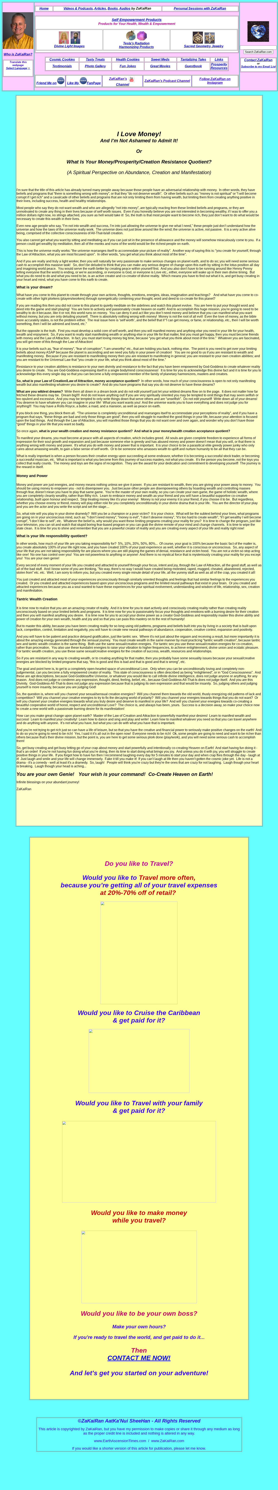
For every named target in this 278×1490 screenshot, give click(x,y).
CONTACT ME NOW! (139, 1358)
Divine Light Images (69, 46)
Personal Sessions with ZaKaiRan (200, 8)
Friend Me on (46, 83)
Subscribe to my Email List (258, 66)
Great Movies (160, 66)
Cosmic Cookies (62, 59)
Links (219, 59)
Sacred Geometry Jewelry (203, 46)
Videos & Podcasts (78, 8)
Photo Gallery (95, 66)
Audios (124, 8)
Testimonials (62, 66)
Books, (113, 8)
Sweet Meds (160, 59)
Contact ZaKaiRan (258, 60)
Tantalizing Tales (193, 59)
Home (44, 8)
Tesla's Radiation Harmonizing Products (136, 45)
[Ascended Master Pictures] (75, 42)
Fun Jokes (128, 66)
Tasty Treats (95, 59)
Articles (100, 8)
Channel (122, 84)
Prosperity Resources (219, 66)
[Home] (258, 30)
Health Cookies (128, 59)
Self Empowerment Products (137, 20)
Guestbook (193, 66)
